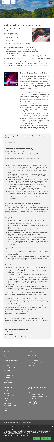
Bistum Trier (8, 387)
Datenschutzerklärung (25, 433)
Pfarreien (31, 352)
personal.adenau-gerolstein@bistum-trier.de (21, 337)
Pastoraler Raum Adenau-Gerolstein (37, 388)
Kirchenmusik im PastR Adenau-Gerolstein (23, 25)
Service (6, 352)
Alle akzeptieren (46, 438)
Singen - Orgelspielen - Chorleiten (33, 73)
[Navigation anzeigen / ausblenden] (50, 2)
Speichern (36, 438)
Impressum (5, 440)
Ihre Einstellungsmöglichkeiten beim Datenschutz (27, 427)
